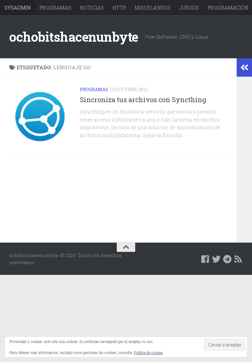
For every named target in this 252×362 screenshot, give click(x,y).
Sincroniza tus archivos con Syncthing (143, 99)
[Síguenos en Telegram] (227, 259)
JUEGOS (189, 7)
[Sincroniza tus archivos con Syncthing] (40, 116)
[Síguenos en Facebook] (205, 259)
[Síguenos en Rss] (238, 259)
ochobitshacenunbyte (73, 36)
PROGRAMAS (55, 7)
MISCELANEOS (153, 7)
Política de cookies (148, 352)
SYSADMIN (17, 7)
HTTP (119, 7)
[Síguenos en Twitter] (216, 259)
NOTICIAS (92, 7)
